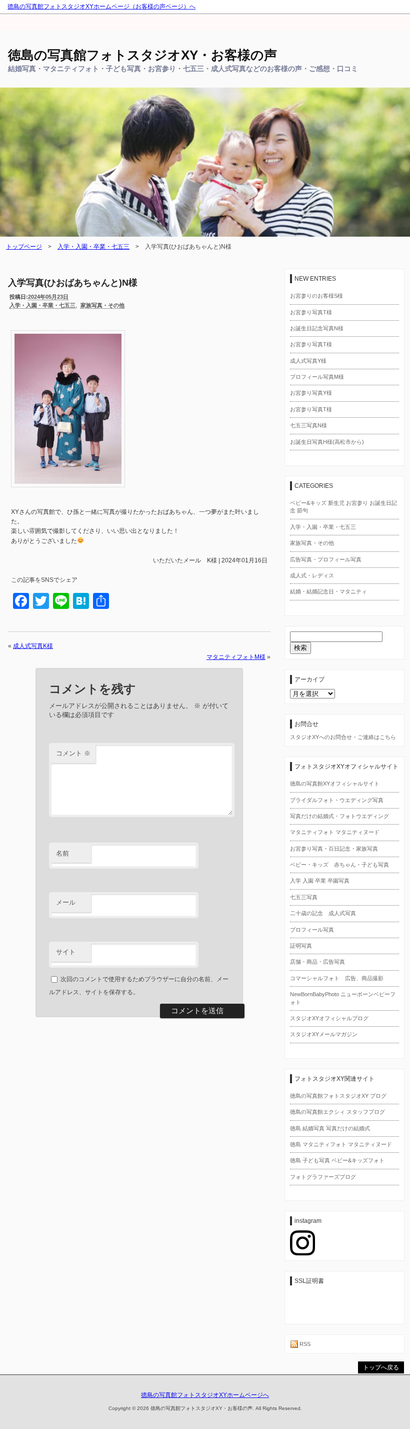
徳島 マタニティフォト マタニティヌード (341, 1144)
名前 (62, 853)
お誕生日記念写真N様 (317, 328)
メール (66, 902)
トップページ (24, 246)
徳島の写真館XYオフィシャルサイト (335, 784)
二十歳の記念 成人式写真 (323, 913)
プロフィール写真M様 (317, 377)
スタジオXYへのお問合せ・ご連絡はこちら (343, 737)
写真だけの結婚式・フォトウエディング (339, 816)
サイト (66, 952)
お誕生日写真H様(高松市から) (327, 442)
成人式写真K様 (33, 645)
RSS (304, 1344)
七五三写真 (304, 897)
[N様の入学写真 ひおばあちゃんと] (68, 492)
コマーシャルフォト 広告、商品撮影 (337, 978)
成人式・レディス (312, 575)
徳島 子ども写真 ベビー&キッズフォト (337, 1160)
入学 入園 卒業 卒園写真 (320, 881)
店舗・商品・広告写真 (317, 962)
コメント (73, 753)
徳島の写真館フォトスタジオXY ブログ (338, 1096)
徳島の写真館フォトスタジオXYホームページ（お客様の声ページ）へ (102, 6)
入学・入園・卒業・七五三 (94, 246)
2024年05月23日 (48, 297)
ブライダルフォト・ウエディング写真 (337, 800)
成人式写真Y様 (308, 361)
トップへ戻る (381, 1367)
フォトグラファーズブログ (323, 1177)
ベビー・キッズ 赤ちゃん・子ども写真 (339, 865)
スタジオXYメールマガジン (324, 1034)
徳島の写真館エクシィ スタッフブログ (337, 1112)
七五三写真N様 (308, 425)
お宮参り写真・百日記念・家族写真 (334, 849)
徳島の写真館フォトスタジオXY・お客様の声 (142, 55)
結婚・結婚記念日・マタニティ (328, 591)
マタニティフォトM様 (236, 656)
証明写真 (301, 946)
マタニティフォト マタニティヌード (335, 832)
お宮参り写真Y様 (311, 393)
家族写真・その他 (102, 305)
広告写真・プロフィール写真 (326, 559)
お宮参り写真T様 (311, 312)
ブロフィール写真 (312, 930)
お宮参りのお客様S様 (316, 296)
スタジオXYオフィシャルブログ (329, 1018)
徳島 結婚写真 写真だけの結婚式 (330, 1128)
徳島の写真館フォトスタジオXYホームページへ (205, 1394)
